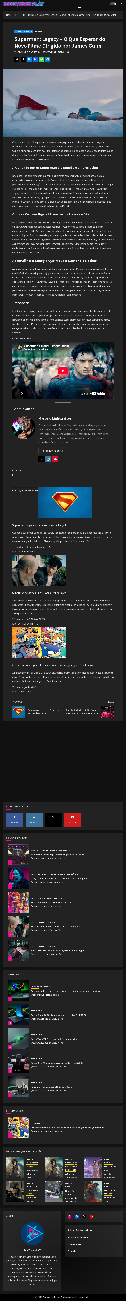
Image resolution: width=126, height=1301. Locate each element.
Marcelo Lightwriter (27, 52)
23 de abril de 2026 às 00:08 (45, 995)
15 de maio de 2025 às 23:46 (45, 906)
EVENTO (34, 850)
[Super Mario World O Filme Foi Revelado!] (18, 902)
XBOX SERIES (70, 1170)
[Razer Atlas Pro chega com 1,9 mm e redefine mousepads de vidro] (18, 990)
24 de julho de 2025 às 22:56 (45, 882)
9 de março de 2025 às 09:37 (45, 954)
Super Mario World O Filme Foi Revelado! (52, 902)
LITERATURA (36, 1123)
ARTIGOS (42, 874)
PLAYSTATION (32, 1163)
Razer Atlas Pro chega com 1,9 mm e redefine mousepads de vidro (65, 991)
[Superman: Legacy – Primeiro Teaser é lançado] (65, 517)
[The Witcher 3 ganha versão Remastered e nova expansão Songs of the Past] (93, 1191)
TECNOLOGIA (46, 987)
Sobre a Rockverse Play (80, 1230)
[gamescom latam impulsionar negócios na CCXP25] (18, 854)
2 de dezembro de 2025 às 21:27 (47, 858)
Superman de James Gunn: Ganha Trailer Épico (39, 593)
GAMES (66, 850)
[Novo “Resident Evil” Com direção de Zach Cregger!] (18, 950)
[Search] (121, 4)
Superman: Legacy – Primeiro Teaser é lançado (39, 525)
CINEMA (38, 32)
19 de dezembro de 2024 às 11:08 (55, 52)
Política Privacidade (78, 1237)
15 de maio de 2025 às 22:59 (45, 930)
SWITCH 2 (30, 1194)
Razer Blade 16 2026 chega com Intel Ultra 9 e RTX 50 (58, 1015)
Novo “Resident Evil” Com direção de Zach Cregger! (58, 950)
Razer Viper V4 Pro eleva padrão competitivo (54, 1039)
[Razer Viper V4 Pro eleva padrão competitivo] (18, 1038)
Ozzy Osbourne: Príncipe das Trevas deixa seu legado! (59, 878)
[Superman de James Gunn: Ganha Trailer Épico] (39, 585)
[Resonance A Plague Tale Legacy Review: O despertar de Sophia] (15, 1167)
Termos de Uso (75, 1244)
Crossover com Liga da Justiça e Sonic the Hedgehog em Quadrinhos (52, 665)
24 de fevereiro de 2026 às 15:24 (47, 1067)
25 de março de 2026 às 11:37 (46, 1043)
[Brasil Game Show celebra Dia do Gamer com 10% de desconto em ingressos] (54, 1191)
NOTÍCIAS (35, 987)
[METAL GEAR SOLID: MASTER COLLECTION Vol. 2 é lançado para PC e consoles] (15, 1191)
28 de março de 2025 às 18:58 (46, 1131)
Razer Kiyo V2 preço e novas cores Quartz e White (57, 1063)
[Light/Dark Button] (113, 3)
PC (76, 1163)
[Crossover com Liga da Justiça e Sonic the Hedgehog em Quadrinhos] (39, 657)
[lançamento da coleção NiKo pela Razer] (18, 1086)
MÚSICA (74, 874)
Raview (29, 1166)
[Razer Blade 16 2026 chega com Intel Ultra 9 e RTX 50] (18, 1014)
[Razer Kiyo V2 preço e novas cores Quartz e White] (18, 1062)
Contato (72, 1251)
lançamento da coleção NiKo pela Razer (52, 1087)
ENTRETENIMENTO (24, 32)
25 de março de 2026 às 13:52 (46, 1019)
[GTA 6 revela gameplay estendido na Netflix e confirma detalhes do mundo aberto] (93, 1167)
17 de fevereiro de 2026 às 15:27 (47, 1091)
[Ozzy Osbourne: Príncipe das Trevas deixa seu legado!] (18, 878)
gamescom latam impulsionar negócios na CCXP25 (57, 854)
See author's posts (53, 450)
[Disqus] (63, 762)
